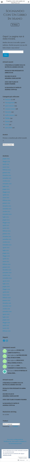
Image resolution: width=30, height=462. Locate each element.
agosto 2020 (6, 281)
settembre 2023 (7, 184)
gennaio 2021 (6, 267)
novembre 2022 (7, 209)
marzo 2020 (6, 295)
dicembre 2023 (7, 175)
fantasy (7, 121)
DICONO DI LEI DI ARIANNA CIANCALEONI (13, 77)
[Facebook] (4, 340)
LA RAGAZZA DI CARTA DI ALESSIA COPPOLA (13, 89)
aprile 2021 (6, 259)
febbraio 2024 (6, 170)
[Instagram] (7, 340)
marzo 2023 (6, 198)
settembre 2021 (7, 245)
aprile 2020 (6, 292)
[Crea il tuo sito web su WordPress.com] (15, 2)
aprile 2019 (6, 325)
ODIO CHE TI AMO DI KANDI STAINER (11, 83)
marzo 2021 (6, 261)
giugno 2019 (6, 320)
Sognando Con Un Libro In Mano (15, 15)
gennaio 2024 (6, 172)
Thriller (7, 118)
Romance (8, 99)
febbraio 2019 (6, 331)
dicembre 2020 (7, 270)
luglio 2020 (6, 284)
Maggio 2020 (6, 289)
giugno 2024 (6, 159)
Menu (16, 25)
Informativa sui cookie (7, 455)
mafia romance (9, 115)
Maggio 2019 (6, 323)
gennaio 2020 (6, 300)
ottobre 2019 (6, 309)
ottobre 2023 (6, 181)
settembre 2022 (7, 214)
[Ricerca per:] (13, 52)
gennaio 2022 (6, 234)
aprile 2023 (6, 195)
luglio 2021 (6, 250)
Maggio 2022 (6, 223)
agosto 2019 (6, 314)
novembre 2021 (7, 239)
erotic (7, 124)
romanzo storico (10, 109)
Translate (15, 426)
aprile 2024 (6, 164)
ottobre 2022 (6, 211)
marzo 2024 (6, 167)
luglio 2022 (6, 217)
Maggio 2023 (6, 192)
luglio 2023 (6, 186)
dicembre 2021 (7, 236)
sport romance (9, 106)
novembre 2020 (7, 273)
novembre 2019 (7, 306)
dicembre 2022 (7, 206)
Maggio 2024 (6, 161)
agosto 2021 (6, 247)
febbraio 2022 (7, 231)
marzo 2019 (6, 328)
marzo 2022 (6, 228)
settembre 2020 (7, 278)
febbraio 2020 (7, 298)
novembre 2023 (7, 178)
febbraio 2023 (6, 200)
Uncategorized (9, 103)
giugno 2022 (6, 220)
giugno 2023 (6, 189)
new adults (8, 128)
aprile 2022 (6, 225)
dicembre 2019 (7, 303)
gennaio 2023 (6, 203)
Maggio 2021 (6, 256)
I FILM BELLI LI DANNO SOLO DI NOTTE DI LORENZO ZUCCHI (15, 66)
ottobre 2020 (6, 275)
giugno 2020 (6, 286)
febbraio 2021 (6, 264)
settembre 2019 (7, 311)
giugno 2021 (6, 253)
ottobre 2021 (6, 242)
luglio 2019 (6, 317)
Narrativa (8, 112)
